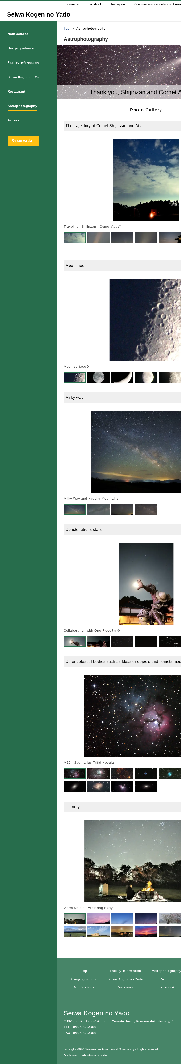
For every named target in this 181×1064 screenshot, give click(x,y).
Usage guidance (84, 979)
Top (84, 971)
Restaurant (125, 987)
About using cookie (94, 1055)
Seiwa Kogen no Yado (125, 979)
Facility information (125, 971)
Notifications (84, 987)
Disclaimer (70, 1055)
